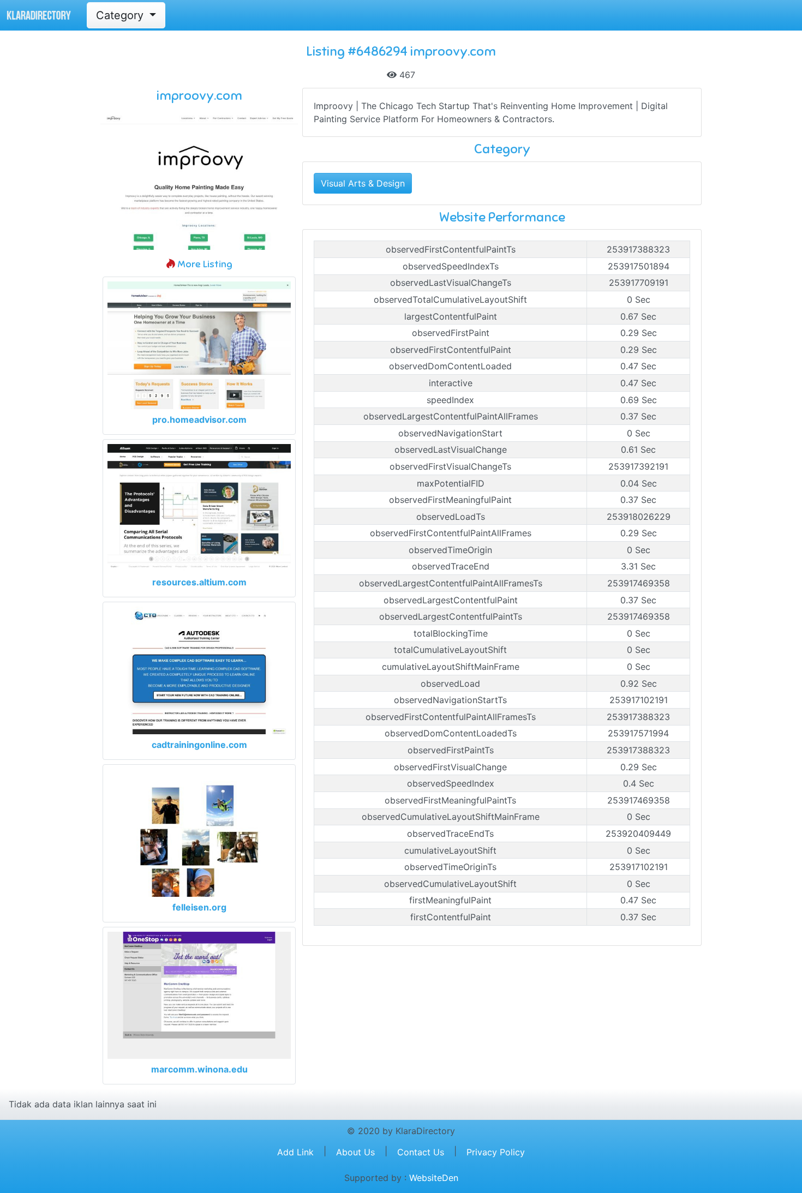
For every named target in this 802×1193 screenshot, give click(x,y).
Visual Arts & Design (363, 183)
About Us (355, 1152)
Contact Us (420, 1152)
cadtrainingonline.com (199, 744)
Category (121, 15)
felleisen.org (199, 907)
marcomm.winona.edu (199, 1069)
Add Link (295, 1152)
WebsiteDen (433, 1177)
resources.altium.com (199, 582)
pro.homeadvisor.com (199, 419)
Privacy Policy (495, 1152)
